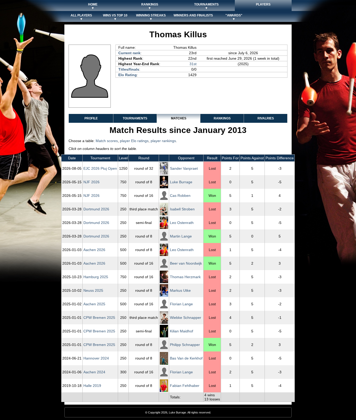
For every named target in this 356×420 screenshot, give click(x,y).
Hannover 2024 (96, 358)
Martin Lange (181, 236)
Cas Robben (180, 195)
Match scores (107, 141)
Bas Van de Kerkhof (186, 358)
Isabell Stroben (182, 209)
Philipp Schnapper (185, 345)
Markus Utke (180, 290)
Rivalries (265, 118)
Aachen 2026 (94, 250)
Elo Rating (127, 75)
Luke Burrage (181, 182)
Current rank (129, 53)
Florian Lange (181, 304)
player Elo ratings (134, 141)
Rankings (222, 118)
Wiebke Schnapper (185, 317)
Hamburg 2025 (95, 277)
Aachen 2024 (94, 372)
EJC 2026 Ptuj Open (100, 168)
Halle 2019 (92, 386)
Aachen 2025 (94, 304)
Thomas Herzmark (185, 277)
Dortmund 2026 (96, 209)
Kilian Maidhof (181, 331)
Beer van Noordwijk (186, 263)
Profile (91, 118)
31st (193, 64)
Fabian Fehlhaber (184, 386)
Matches (178, 118)
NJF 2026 (91, 182)
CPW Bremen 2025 (99, 317)
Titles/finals (128, 69)
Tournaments (135, 118)
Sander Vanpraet (184, 168)
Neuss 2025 (93, 290)
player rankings (163, 141)
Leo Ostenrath (182, 223)
